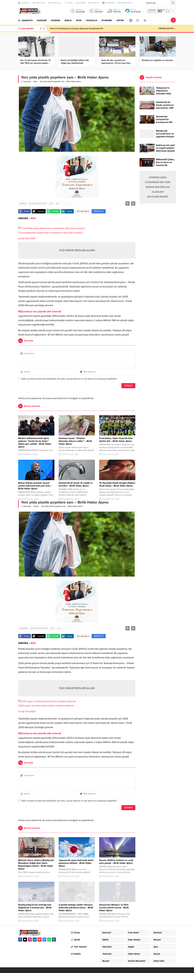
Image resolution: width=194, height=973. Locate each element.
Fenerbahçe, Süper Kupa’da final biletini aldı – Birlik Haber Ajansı (116, 440)
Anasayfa (27, 81)
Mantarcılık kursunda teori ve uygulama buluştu (165, 133)
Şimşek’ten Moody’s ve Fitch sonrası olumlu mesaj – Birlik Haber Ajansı (114, 907)
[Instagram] (30, 940)
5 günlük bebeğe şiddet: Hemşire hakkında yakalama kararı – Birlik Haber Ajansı (76, 907)
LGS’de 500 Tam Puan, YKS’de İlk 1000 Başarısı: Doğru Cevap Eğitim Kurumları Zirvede (91, 28)
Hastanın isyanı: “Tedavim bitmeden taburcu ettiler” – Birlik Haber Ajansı (75, 441)
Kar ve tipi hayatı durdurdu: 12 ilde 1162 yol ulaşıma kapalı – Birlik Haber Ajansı (35, 63)
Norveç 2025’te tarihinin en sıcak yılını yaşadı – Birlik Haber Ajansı (116, 862)
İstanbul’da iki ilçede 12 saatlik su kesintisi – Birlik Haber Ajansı (76, 484)
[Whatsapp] (49, 940)
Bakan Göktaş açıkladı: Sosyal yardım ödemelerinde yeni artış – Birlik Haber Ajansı (35, 486)
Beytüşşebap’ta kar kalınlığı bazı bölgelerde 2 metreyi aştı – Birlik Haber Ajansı (35, 907)
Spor (35, 81)
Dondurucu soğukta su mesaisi (157, 60)
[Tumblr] (54, 940)
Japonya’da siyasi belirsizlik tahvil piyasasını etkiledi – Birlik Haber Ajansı (76, 863)
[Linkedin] (35, 940)
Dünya (36, 506)
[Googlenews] (44, 940)
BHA (33, 218)
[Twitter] (25, 940)
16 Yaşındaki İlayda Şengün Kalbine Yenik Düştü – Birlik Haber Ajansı (117, 484)
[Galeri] (131, 20)
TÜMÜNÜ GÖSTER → (167, 28)
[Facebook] (20, 940)
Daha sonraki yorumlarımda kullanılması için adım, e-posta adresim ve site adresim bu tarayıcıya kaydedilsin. (69, 379)
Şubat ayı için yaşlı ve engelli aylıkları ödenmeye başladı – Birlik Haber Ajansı (165, 151)
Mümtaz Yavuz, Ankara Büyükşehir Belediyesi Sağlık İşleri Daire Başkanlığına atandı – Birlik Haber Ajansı (36, 864)
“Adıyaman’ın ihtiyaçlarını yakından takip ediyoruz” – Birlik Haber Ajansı (165, 93)
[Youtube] (39, 940)
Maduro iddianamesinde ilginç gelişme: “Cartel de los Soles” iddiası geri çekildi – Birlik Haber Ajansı (34, 442)
